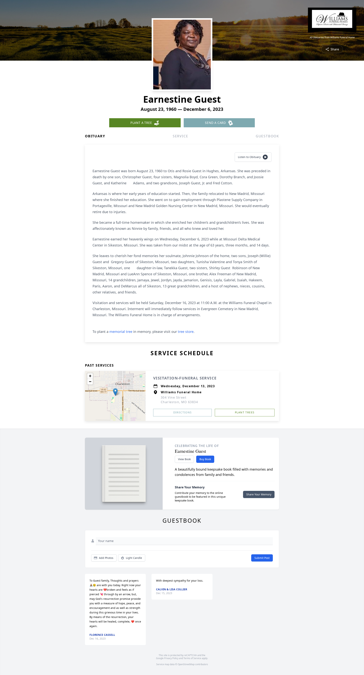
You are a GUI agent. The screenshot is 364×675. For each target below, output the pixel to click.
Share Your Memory (258, 494)
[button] (115, 392)
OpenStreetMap (186, 664)
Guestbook (267, 136)
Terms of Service (192, 658)
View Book (184, 459)
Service (180, 136)
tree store (186, 331)
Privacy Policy (171, 658)
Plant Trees (244, 412)
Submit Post (262, 558)
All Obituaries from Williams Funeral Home (332, 37)
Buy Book (205, 459)
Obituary (95, 136)
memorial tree (120, 331)
